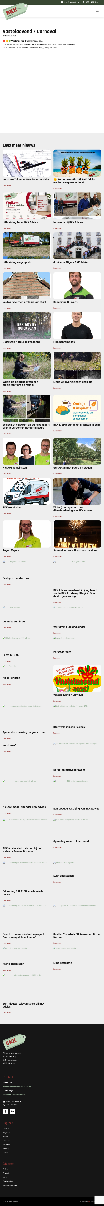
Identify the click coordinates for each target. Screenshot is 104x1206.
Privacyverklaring (9, 1057)
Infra (4, 1177)
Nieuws (5, 1137)
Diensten (6, 1128)
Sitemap (6, 1149)
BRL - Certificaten (10, 1060)
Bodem (5, 1169)
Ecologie (6, 1173)
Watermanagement (10, 1185)
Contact (6, 1153)
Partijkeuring (8, 1181)
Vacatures (6, 1145)
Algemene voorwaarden (12, 1053)
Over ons (6, 1140)
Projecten (6, 1132)
